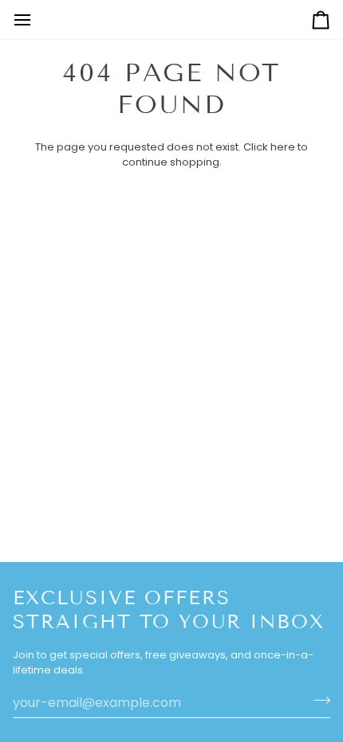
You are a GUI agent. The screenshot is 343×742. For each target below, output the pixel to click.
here (282, 146)
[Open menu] (37, 19)
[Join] (317, 700)
